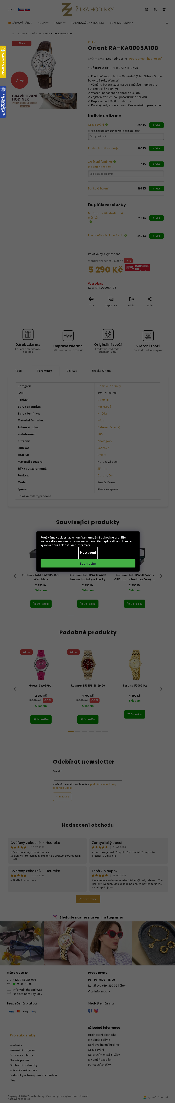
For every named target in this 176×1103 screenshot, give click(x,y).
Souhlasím (88, 563)
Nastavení (88, 552)
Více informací (80, 545)
